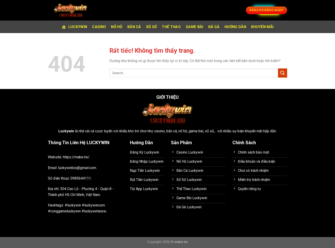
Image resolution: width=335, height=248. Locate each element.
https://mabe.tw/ (76, 157)
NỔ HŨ (116, 27)
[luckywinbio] (70, 10)
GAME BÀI (194, 27)
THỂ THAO (171, 27)
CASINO (99, 27)
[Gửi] (282, 72)
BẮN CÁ (134, 27)
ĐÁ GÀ (214, 27)
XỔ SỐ (151, 27)
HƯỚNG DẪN (235, 27)
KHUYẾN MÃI (262, 27)
